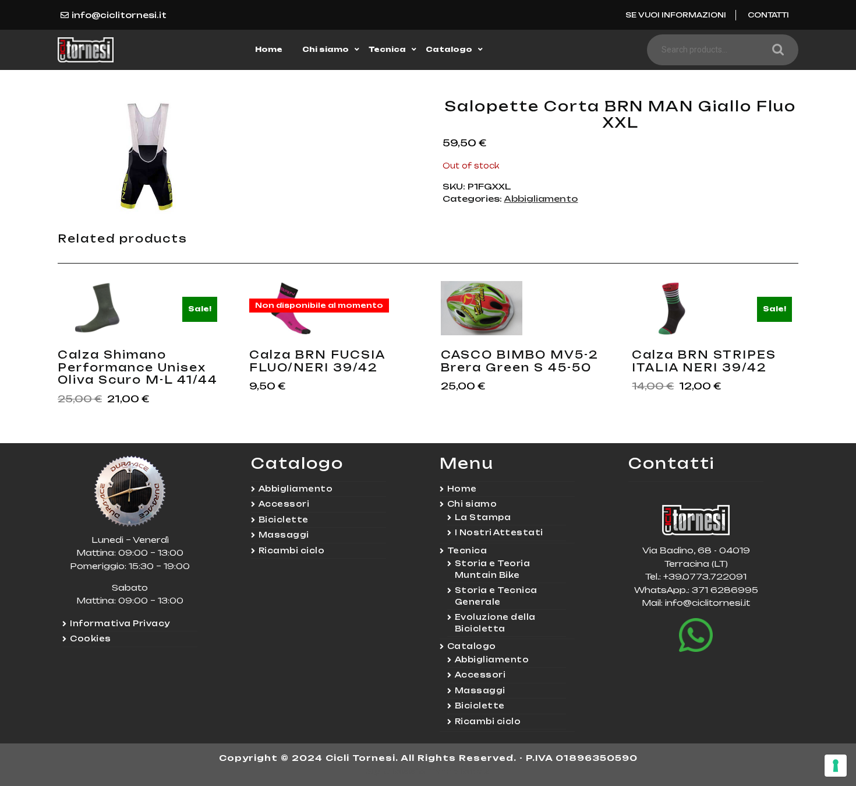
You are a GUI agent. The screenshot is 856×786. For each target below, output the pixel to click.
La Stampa (483, 517)
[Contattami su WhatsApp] (695, 635)
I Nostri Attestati (499, 532)
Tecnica (387, 49)
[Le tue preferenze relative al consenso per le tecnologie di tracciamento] (836, 766)
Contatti (768, 14)
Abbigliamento (541, 198)
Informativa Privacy (120, 623)
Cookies (90, 638)
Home (268, 49)
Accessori (284, 503)
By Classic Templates (428, 771)
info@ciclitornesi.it (119, 15)
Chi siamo (325, 49)
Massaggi (284, 534)
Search (775, 49)
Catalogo (449, 49)
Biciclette (284, 519)
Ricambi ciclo (292, 550)
